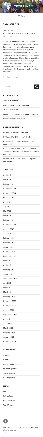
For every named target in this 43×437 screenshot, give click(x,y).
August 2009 (8, 319)
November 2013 (9, 225)
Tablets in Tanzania (10, 101)
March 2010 (8, 292)
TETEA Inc (22, 6)
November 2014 (9, 193)
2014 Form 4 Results (11, 110)
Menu (23, 16)
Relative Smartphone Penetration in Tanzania (20, 114)
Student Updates (10, 369)
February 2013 (9, 238)
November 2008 (9, 342)
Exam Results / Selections (13, 364)
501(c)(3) (27, 427)
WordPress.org (9, 405)
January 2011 (8, 274)
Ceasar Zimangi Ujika (11, 141)
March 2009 (8, 328)
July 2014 (7, 207)
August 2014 (8, 202)
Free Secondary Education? (14, 119)
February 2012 (8, 243)
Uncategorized (9, 378)
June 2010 (7, 283)
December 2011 (9, 252)
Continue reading (10, 77)
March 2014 (8, 216)
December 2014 (9, 189)
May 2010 (7, 288)
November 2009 (9, 306)
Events (6, 360)
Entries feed (8, 396)
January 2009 (8, 337)
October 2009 (8, 310)
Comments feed (9, 400)
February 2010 (9, 297)
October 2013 (8, 229)
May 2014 (7, 211)
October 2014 (8, 198)
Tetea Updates (9, 373)
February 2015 (9, 184)
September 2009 (10, 315)
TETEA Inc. (18, 427)
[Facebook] (5, 421)
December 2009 (9, 301)
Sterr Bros (11, 432)
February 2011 (8, 270)
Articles (6, 355)
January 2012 (8, 247)
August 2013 (8, 234)
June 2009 (7, 324)
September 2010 (10, 279)
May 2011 (7, 261)
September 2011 (9, 256)
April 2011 (7, 265)
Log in (5, 392)
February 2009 (9, 333)
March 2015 (8, 180)
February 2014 (9, 220)
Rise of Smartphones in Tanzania (16, 105)
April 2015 (7, 175)
